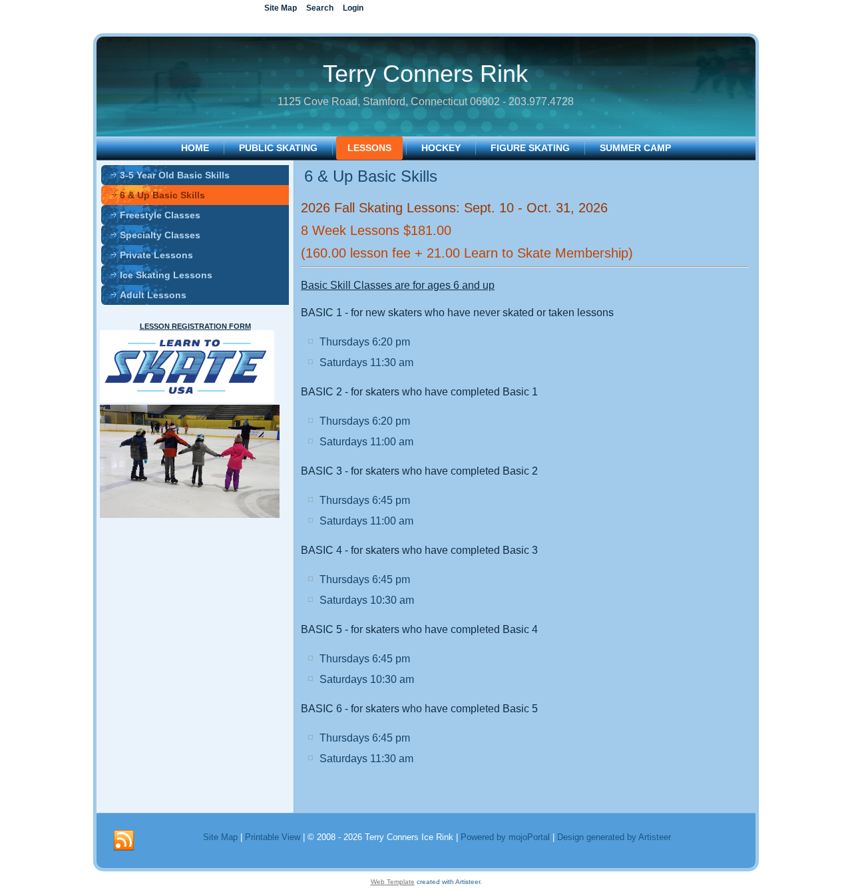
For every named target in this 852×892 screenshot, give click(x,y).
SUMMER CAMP (635, 147)
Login (353, 8)
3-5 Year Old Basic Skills (175, 175)
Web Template (393, 881)
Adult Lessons (153, 295)
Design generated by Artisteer (614, 837)
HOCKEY (441, 147)
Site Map (220, 837)
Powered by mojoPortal (505, 837)
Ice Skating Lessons (166, 275)
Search (319, 8)
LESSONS (369, 147)
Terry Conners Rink (425, 73)
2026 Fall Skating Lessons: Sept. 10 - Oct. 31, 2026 (454, 207)
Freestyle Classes (160, 215)
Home (195, 147)
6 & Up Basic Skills (162, 195)
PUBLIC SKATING (278, 147)
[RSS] (123, 840)
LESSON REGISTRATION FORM (195, 326)
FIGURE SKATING (530, 147)
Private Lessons (156, 255)
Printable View (272, 837)
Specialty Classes (160, 235)
